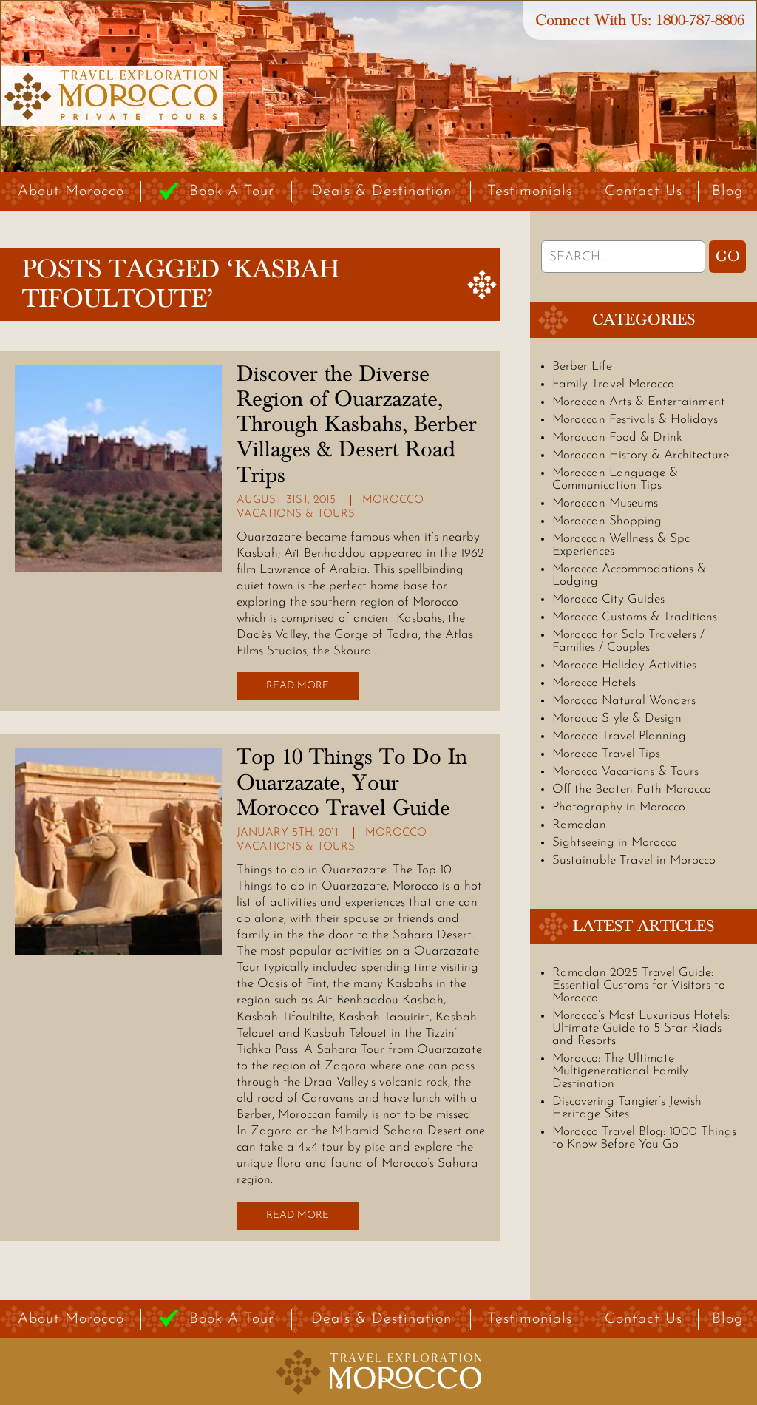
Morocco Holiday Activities (624, 665)
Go (728, 256)
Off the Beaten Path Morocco (631, 789)
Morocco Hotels (594, 683)
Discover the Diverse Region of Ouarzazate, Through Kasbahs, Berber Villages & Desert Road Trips (357, 424)
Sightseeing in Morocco (614, 842)
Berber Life (582, 366)
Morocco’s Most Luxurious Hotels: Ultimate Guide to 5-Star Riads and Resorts (641, 1028)
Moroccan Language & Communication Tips (615, 479)
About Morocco (71, 191)
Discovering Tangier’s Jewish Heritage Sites (627, 1107)
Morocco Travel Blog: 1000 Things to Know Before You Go (644, 1138)
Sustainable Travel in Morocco (634, 860)
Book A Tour (231, 191)
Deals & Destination (381, 191)
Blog (727, 191)
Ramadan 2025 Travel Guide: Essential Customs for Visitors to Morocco (638, 985)
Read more (297, 685)
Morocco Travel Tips (606, 754)
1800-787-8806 (700, 20)
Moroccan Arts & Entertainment (638, 402)
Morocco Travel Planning (619, 736)
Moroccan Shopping (607, 521)
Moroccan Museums (605, 503)
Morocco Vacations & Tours (625, 771)
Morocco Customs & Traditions (634, 617)
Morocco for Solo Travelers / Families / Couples (628, 641)
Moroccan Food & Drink (617, 437)
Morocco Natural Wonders (624, 700)
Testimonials (529, 191)
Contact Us (643, 191)
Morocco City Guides (608, 599)
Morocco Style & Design (617, 718)
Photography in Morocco (618, 807)
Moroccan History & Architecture (640, 455)
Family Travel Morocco (613, 384)
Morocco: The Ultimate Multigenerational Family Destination (620, 1071)
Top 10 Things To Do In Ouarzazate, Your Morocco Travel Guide (352, 782)
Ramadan (579, 825)
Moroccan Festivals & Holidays (635, 419)
